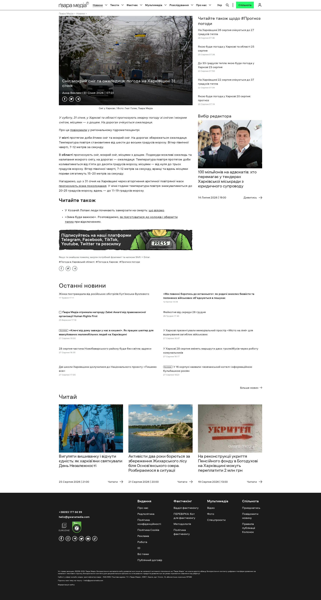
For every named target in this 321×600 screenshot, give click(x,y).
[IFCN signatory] (76, 528)
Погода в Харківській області (77, 262)
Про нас (201, 5)
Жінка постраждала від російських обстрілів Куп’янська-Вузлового (104, 293)
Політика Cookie (148, 530)
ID (138, 548)
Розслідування (179, 5)
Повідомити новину (250, 515)
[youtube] (88, 538)
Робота (142, 542)
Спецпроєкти (216, 520)
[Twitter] (71, 99)
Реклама (143, 536)
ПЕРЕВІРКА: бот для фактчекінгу (184, 515)
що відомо (156, 210)
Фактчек (132, 5)
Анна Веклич (72, 92)
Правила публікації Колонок (248, 528)
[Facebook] (64, 99)
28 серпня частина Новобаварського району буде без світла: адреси (105, 348)
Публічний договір (149, 560)
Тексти (114, 5)
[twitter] (81, 538)
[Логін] (259, 5)
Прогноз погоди (130, 262)
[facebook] (61, 538)
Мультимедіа (153, 5)
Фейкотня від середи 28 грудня (184, 312)
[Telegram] (78, 99)
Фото (210, 513)
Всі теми (143, 554)
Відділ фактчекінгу (186, 507)
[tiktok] (94, 538)
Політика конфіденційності (149, 522)
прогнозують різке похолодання (82, 185)
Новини (98, 5)
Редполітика (145, 513)
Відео (211, 507)
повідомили (78, 130)
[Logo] (74, 5)
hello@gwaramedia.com (74, 517)
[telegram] (74, 538)
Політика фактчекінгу (182, 532)
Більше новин (249, 387)
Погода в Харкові (107, 262)
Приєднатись (251, 507)
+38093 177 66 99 (70, 512)
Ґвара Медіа (66, 13)
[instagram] (68, 538)
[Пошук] (227, 5)
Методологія (182, 524)
